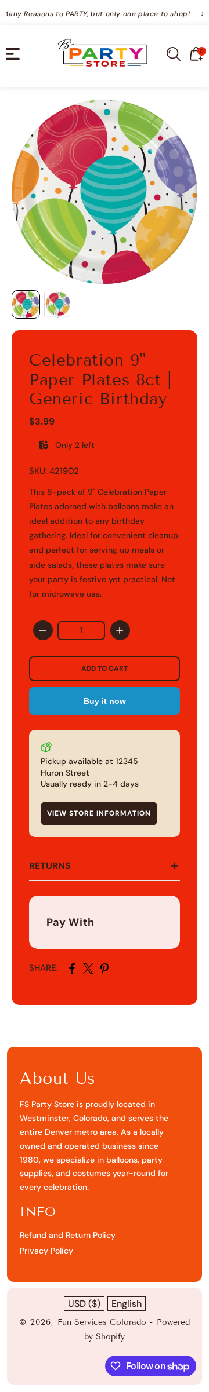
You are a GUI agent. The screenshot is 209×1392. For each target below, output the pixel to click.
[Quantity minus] (43, 630)
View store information (99, 813)
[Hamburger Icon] (13, 54)
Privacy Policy (46, 1250)
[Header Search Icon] (174, 54)
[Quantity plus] (120, 630)
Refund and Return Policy (68, 1235)
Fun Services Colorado (101, 1322)
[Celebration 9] (104, 191)
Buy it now (105, 701)
